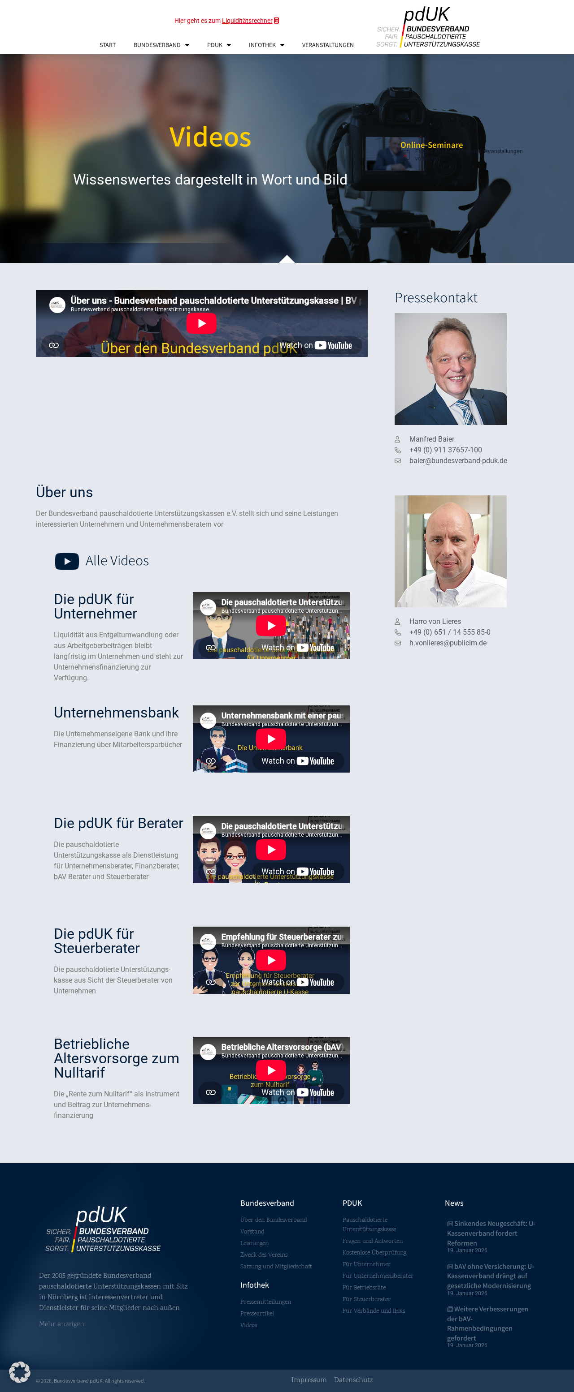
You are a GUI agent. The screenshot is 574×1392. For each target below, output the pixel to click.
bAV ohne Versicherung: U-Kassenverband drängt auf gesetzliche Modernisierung (490, 1276)
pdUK (214, 45)
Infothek (262, 45)
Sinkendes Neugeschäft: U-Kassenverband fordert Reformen (491, 1233)
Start (108, 45)
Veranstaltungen (328, 45)
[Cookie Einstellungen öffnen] (19, 1381)
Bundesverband (157, 45)
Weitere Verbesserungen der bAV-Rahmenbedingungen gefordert (488, 1323)
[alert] (471, 154)
